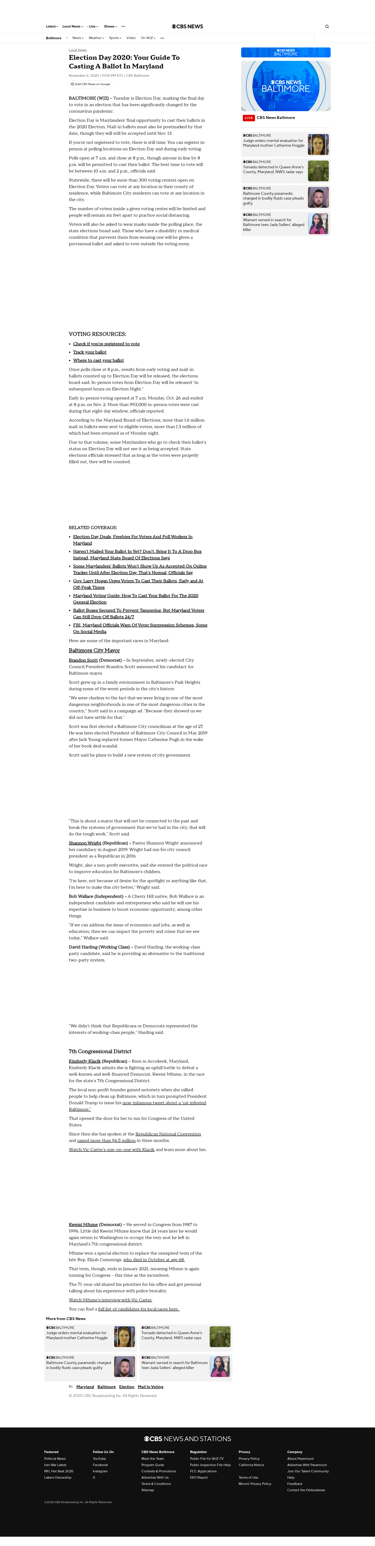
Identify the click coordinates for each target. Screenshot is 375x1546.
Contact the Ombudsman (306, 1490)
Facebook (100, 1465)
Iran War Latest (55, 1465)
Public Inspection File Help (210, 1465)
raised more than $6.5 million (106, 1140)
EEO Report (199, 1477)
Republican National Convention (168, 1134)
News (77, 38)
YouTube (99, 1458)
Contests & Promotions (158, 1471)
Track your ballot (90, 352)
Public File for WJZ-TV (207, 1458)
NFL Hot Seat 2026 (58, 1471)
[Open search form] (327, 26)
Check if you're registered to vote (106, 344)
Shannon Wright (85, 843)
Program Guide (152, 1465)
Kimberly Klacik (85, 1061)
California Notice (251, 1465)
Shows (109, 26)
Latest (51, 26)
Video (131, 38)
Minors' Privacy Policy (255, 1484)
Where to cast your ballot (98, 360)
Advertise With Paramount (307, 1465)
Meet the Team (152, 1458)
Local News (71, 26)
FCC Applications (203, 1471)
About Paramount (300, 1458)
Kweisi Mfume (83, 1225)
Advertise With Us (155, 1477)
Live (92, 26)
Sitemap (147, 1490)
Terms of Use (248, 1477)
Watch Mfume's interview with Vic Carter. (110, 1300)
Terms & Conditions (156, 1484)
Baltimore (53, 38)
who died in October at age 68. (154, 1260)
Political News (55, 1458)
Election (126, 1386)
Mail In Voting (150, 1386)
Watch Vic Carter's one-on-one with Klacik (112, 1150)
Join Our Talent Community (308, 1471)
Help (290, 1477)
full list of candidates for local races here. (139, 1309)
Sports (114, 38)
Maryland (85, 1386)
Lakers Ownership (57, 1477)
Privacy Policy (249, 1458)
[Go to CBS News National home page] (187, 26)
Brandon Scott (83, 660)
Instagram (100, 1471)
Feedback (294, 1484)
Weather (95, 38)
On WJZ (147, 38)
